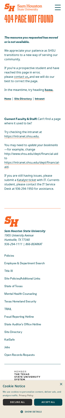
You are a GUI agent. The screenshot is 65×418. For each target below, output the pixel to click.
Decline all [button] (17, 402)
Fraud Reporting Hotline (19, 316)
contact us (21, 77)
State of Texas (13, 286)
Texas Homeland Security (20, 301)
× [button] (61, 384)
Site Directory (23, 98)
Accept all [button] (48, 402)
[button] (32, 411)
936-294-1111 (13, 244)
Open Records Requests (19, 355)
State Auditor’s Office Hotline (22, 324)
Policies (9, 255)
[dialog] (32, 399)
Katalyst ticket (26, 180)
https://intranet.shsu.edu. (21, 136)
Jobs (7, 347)
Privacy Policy (26, 395)
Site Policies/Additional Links (22, 278)
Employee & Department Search (24, 263)
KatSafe (9, 339)
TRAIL (8, 309)
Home (7, 98)
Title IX (8, 271)
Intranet (40, 98)
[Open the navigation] (58, 7)
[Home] (23, 7)
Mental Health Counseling (20, 294)
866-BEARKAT (33, 244)
